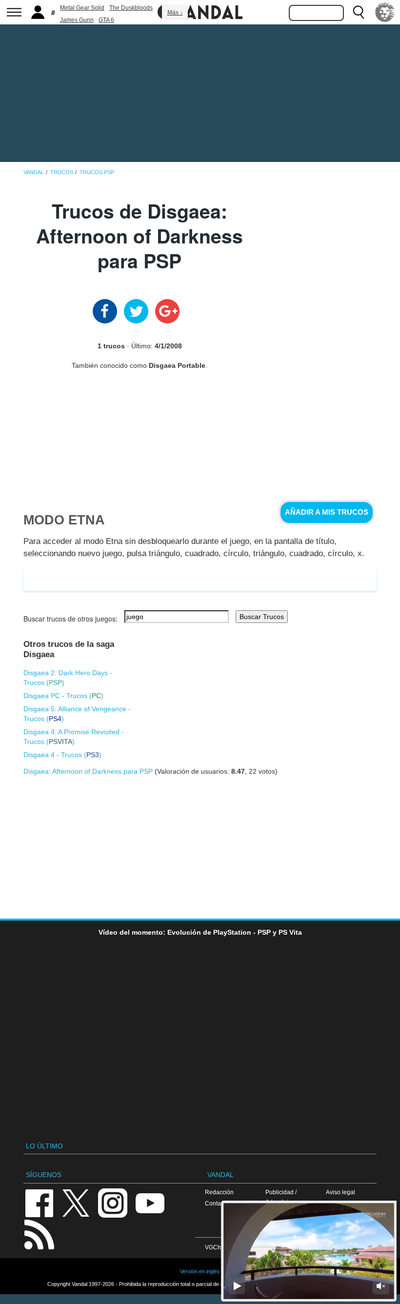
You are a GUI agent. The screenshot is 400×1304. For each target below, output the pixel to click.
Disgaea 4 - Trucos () (62, 755)
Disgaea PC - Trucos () (63, 696)
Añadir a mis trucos (326, 512)
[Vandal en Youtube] (149, 1202)
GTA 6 (106, 20)
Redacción (219, 1192)
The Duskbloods (131, 7)
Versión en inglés (200, 1271)
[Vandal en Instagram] (112, 1202)
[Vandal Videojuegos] (200, 11)
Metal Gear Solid (82, 7)
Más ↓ (175, 12)
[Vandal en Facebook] (39, 1202)
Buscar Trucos (262, 617)
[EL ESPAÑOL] (385, 12)
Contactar (218, 1203)
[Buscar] (358, 12)
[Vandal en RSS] (39, 1233)
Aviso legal (340, 1192)
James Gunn (77, 20)
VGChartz (218, 1247)
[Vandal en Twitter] (76, 1202)
